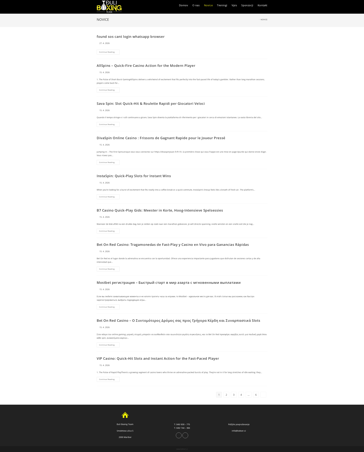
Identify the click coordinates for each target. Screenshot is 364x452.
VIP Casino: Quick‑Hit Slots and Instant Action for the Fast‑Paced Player (158, 358)
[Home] (257, 19)
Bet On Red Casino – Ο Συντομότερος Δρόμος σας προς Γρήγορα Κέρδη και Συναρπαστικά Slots (178, 320)
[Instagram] (185, 435)
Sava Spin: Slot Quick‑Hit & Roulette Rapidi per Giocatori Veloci (151, 103)
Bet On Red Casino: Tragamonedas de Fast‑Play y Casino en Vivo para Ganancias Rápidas (173, 244)
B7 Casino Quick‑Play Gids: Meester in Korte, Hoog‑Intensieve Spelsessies (160, 210)
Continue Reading (109, 52)
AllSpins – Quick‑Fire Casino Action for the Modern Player (146, 65)
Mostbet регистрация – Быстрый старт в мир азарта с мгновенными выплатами (169, 282)
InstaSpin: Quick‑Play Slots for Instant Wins (134, 175)
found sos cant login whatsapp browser (131, 36)
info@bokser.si (239, 430)
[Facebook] (179, 435)
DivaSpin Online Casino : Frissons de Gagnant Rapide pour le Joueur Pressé (161, 138)
